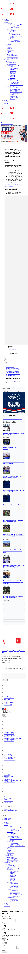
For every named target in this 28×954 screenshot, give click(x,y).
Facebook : (6, 419)
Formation (12, 99)
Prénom (18, 946)
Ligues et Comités (14, 27)
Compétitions (7, 59)
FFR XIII (6, 22)
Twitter (11, 419)
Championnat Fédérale (9, 724)
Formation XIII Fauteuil (16, 92)
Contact (9, 51)
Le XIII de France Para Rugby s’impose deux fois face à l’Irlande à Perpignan (13, 597)
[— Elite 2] (13, 942)
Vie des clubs (7, 61)
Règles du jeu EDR (11, 64)
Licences (6, 689)
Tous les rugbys (14, 68)
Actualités (6, 20)
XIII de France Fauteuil (12, 57)
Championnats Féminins (10, 728)
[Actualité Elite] (13, 939)
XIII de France (10, 54)
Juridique (12, 37)
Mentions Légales (8, 809)
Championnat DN (8, 725)
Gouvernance (10, 29)
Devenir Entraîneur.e (15, 89)
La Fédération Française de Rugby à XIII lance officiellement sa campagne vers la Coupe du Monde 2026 (13, 582)
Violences (9, 45)
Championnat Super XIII (10, 721)
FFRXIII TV (7, 103)
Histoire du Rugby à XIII (16, 25)
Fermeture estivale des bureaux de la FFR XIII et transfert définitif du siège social (13, 491)
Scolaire (9, 47)
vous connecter (14, 381)
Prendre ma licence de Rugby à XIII (13, 771)
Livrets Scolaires (14, 83)
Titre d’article (6, 916)
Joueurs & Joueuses (15, 90)
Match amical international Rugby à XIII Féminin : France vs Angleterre (12, 477)
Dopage (9, 44)
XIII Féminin (13, 69)
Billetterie (6, 100)
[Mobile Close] (1, 814)
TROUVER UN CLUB (7, 124)
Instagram (19, 419)
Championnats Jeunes (9, 730)
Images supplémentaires (8, 929)
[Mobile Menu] (1, 122)
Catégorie (5, 936)
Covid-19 (6, 685)
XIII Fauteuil (13, 71)
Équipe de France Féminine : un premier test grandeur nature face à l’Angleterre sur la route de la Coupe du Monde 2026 (13, 535)
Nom (4, 660)
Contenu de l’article (7, 918)
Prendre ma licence (11, 62)
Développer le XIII (11, 79)
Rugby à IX (13, 72)
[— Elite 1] (13, 941)
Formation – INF (8, 694)
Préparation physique (15, 93)
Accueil (6, 19)
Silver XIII (12, 78)
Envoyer (5, 951)
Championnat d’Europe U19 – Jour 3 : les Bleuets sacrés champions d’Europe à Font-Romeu (12, 551)
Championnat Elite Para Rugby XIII (13, 727)
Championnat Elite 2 (9, 723)
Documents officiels (15, 34)
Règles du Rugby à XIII (13, 65)
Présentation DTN (14, 40)
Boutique (6, 101)
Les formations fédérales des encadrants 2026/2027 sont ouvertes (12, 505)
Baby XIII (12, 73)
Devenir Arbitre (14, 97)
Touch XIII (12, 75)
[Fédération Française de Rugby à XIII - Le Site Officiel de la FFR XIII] (8, 11)
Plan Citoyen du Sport (15, 82)
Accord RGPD (6, 664)
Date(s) (4, 943)
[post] (6, 430)
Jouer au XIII (10, 66)
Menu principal (7, 818)
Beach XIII (12, 76)
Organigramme (13, 30)
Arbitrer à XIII (10, 94)
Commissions (13, 32)
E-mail (4, 662)
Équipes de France (8, 52)
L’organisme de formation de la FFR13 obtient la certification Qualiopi (13, 434)
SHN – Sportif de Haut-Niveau (17, 43)
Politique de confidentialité (10, 810)
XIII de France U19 (12, 58)
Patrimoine (12, 26)
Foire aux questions (9, 791)
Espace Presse (10, 50)
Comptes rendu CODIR (16, 36)
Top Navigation (7, 819)
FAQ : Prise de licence (9, 772)
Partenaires (9, 48)
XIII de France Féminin (12, 55)
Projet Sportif (10, 39)
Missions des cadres (15, 41)
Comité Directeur (8, 788)
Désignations (7, 688)
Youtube (15, 419)
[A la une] (13, 938)
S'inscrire (5, 679)
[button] (13, 356)
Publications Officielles (12, 33)
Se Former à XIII (11, 86)
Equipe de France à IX (9, 751)
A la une (5, 125)
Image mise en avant (7, 922)
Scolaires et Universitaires (16, 85)
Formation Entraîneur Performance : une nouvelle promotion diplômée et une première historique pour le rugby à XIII (13, 520)
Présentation (10, 23)
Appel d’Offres (8, 792)
